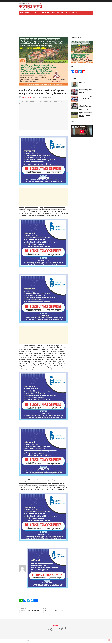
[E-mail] (20, 595)
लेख (73, 13)
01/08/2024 (35, 97)
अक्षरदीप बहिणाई (82, 82)
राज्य (58, 13)
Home (21, 13)
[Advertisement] (56, 25)
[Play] (72, 136)
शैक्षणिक (53, 13)
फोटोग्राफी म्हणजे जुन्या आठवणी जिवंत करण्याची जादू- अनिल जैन (86, 97)
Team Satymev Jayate (27, 97)
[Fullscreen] (91, 136)
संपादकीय (78, 13)
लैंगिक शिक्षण (33, 13)
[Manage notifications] (109, 640)
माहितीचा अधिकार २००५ (43, 13)
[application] (82, 131)
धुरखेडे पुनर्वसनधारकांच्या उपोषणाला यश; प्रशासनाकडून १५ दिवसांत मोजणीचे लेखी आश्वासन (85, 91)
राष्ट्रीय (62, 13)
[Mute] (89, 136)
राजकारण (68, 13)
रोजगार (27, 13)
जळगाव (40, 97)
